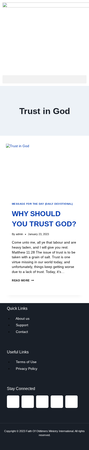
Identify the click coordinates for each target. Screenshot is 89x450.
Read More (23, 280)
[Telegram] (57, 401)
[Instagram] (28, 401)
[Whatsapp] (71, 401)
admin (19, 234)
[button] (44, 79)
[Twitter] (42, 401)
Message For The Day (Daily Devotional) (42, 203)
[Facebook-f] (13, 401)
